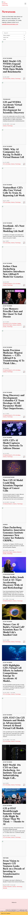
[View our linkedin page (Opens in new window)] (17, 904)
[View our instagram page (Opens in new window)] (10, 904)
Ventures (5, 888)
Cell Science (6, 323)
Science (12, 78)
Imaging (19, 323)
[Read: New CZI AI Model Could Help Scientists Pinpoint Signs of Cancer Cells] (14, 483)
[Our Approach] (5, 3)
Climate (5, 886)
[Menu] (25, 4)
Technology (18, 78)
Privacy (17, 911)
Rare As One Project (7, 325)
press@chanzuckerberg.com (10, 24)
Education (9, 886)
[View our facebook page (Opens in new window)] (6, 904)
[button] (14, 35)
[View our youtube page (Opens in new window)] (24, 904)
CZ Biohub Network (7, 283)
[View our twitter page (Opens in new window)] (20, 904)
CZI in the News (6, 78)
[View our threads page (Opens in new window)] (13, 904)
